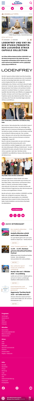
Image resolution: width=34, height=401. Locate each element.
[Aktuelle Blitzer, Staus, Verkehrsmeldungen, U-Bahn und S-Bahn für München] (21, 8)
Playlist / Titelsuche (7, 353)
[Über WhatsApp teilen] (19, 215)
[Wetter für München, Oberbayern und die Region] (12, 8)
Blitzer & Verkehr (6, 334)
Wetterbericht (5, 336)
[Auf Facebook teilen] (11, 215)
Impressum (5, 380)
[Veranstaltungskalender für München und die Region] (30, 8)
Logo (3, 372)
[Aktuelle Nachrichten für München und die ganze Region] (3, 8)
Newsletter (5, 367)
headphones (28, 40)
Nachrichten (5, 330)
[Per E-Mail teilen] (23, 215)
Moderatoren (5, 318)
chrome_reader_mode (31, 40)
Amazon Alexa (5, 351)
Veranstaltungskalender (8, 332)
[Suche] (30, 2)
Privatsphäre (5, 382)
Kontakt (4, 365)
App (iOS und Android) (8, 347)
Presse (3, 369)
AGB (3, 376)
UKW (3, 341)
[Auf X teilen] (15, 215)
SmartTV (4, 349)
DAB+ (3, 343)
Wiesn (3, 320)
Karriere (4, 374)
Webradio (4, 345)
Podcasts (4, 324)
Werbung (4, 371)
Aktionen (4, 322)
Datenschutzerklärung (8, 378)
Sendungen (5, 316)
